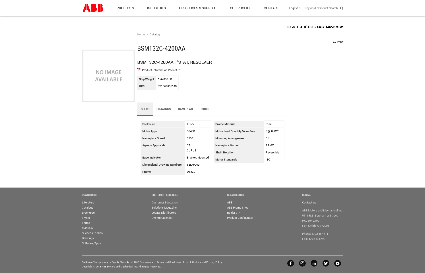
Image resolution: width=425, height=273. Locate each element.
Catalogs (87, 207)
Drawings (88, 238)
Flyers (86, 218)
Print (339, 42)
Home (141, 34)
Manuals (87, 228)
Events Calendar (162, 218)
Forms (86, 223)
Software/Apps (91, 243)
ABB (229, 202)
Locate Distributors (164, 213)
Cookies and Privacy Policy (207, 262)
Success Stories (92, 233)
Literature (88, 202)
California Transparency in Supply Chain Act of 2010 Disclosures (117, 262)
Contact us (309, 202)
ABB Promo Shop (237, 207)
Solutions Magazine (164, 207)
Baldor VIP (233, 213)
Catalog (155, 34)
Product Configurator (240, 218)
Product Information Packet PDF (162, 70)
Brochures (88, 213)
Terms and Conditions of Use (173, 262)
